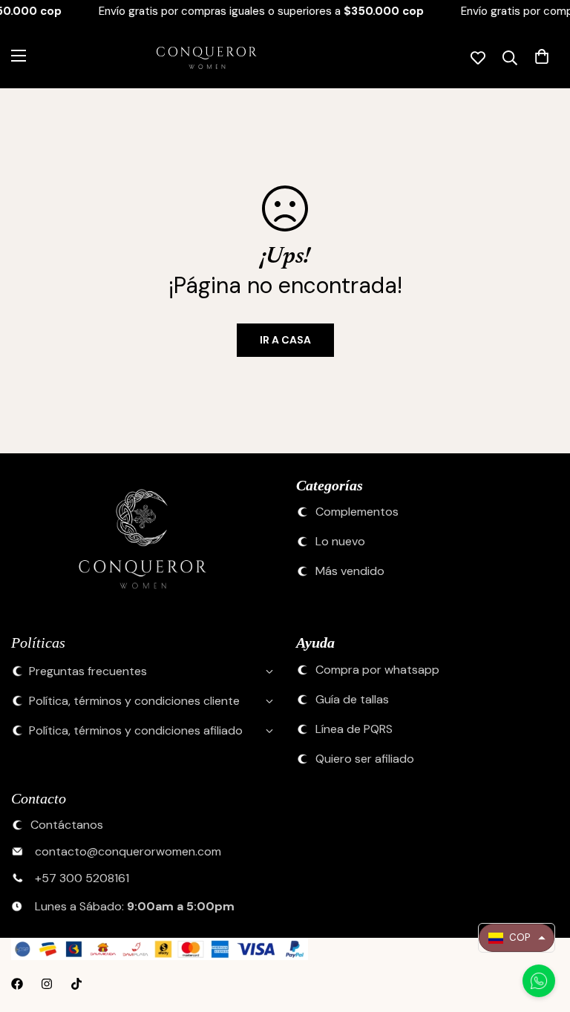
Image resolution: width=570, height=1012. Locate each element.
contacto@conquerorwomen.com (128, 851)
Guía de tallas (352, 699)
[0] (542, 57)
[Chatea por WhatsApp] (538, 981)
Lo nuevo (340, 541)
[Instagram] (47, 984)
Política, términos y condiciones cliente (134, 701)
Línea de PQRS (354, 729)
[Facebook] (17, 984)
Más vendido (349, 571)
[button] (516, 938)
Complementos (357, 512)
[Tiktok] (76, 984)
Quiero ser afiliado (364, 759)
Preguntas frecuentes (88, 671)
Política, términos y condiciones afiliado (136, 730)
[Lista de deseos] (478, 57)
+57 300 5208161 (82, 878)
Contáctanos (66, 825)
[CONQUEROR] (194, 57)
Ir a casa (285, 339)
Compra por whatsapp (377, 670)
